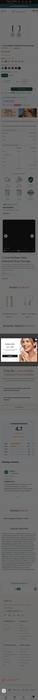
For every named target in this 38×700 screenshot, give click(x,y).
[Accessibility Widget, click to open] (35, 350)
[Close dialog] (36, 339)
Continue (10, 356)
